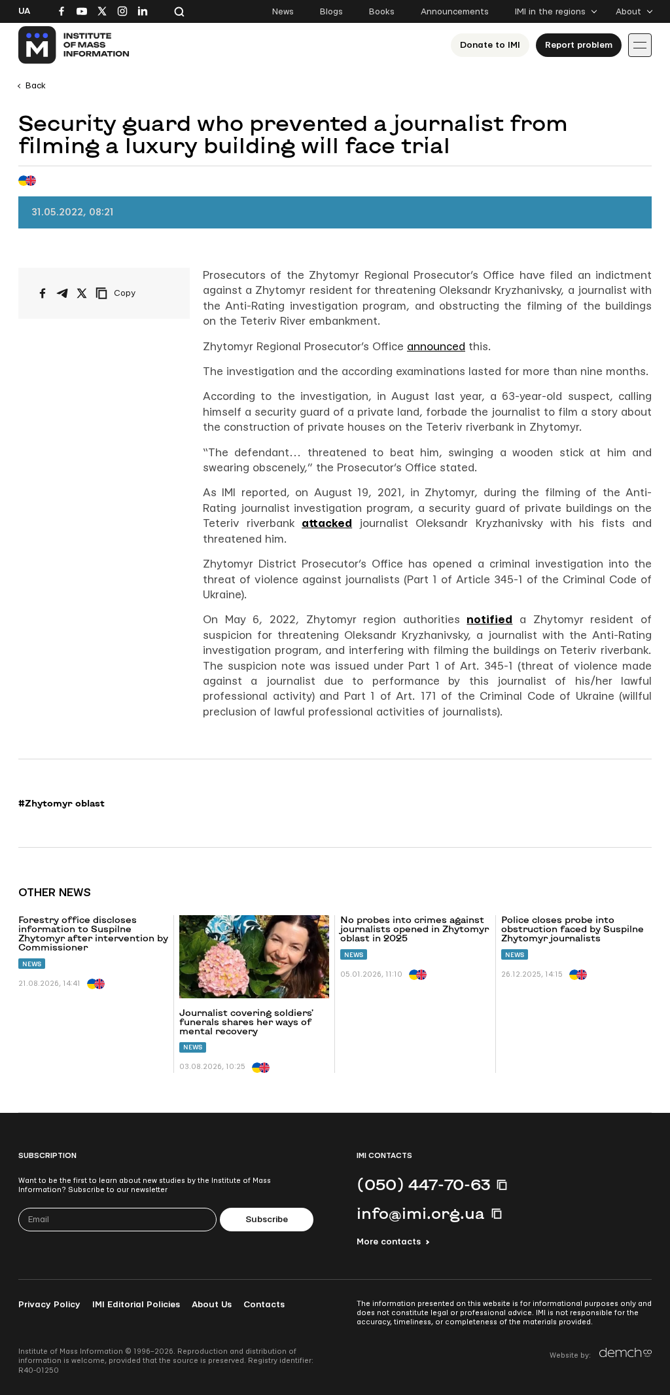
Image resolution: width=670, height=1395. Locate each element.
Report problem (578, 45)
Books (382, 11)
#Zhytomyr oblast (61, 803)
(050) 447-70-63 (423, 1184)
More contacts (389, 1241)
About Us (212, 1304)
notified (489, 619)
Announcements (455, 11)
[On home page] (74, 45)
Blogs (331, 11)
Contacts (264, 1304)
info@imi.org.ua (421, 1213)
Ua (24, 11)
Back (36, 85)
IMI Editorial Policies (136, 1304)
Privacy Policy (49, 1304)
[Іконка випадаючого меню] (640, 45)
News (283, 11)
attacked (327, 523)
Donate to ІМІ (490, 45)
